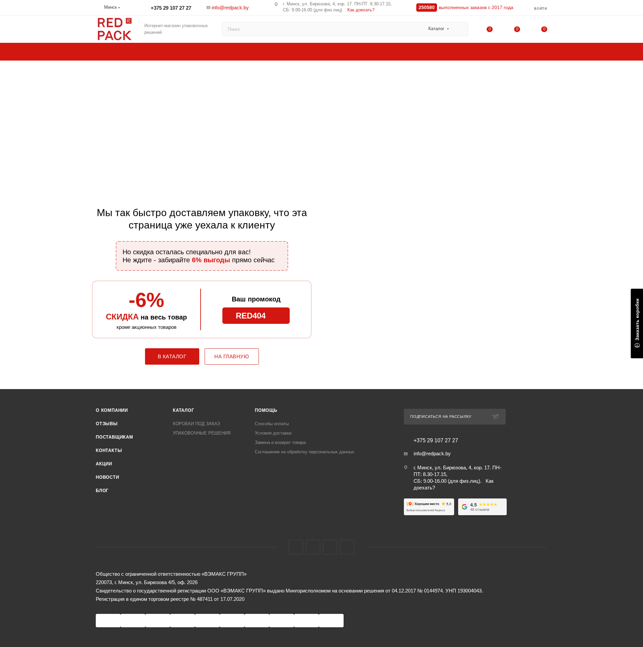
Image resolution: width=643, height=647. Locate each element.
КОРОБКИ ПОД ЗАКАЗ (196, 423)
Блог (102, 490)
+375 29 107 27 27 (170, 8)
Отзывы (107, 423)
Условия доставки (273, 433)
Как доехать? (360, 9)
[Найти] (460, 29)
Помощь (266, 410)
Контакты (109, 450)
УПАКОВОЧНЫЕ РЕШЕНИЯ (201, 433)
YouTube (330, 547)
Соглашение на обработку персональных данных (304, 451)
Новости (107, 477)
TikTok (347, 547)
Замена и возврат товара (280, 442)
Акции (104, 463)
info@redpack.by (230, 7)
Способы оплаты (272, 423)
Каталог (183, 410)
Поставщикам (114, 437)
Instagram (313, 547)
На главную (231, 356)
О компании (112, 410)
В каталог (172, 356)
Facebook (296, 547)
